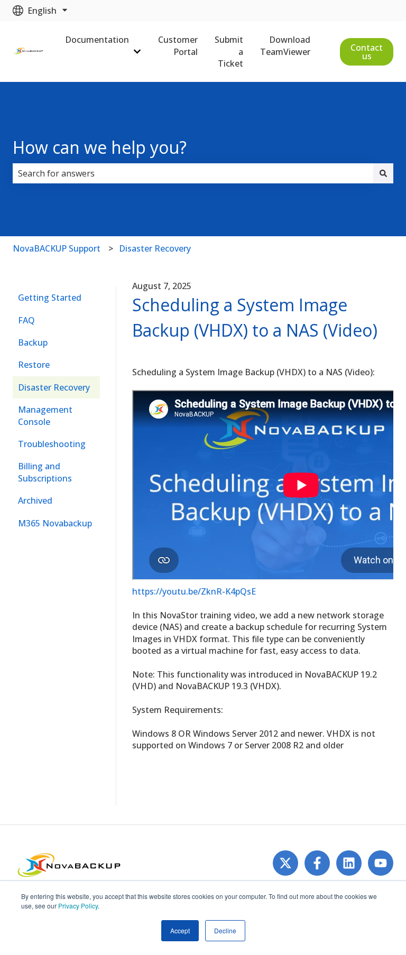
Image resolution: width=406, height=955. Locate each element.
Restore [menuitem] (34, 364)
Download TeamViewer (285, 45)
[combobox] (193, 173)
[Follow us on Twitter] (285, 863)
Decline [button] (225, 930)
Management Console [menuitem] (45, 415)
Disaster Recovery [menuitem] (54, 387)
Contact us (366, 52)
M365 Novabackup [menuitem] (55, 523)
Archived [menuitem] (35, 500)
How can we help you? (100, 147)
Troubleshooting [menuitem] (52, 444)
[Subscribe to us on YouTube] (380, 863)
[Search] (383, 173)
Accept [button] (180, 930)
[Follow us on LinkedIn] (349, 863)
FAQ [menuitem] (26, 320)
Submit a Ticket (229, 51)
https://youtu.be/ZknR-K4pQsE (194, 591)
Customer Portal (178, 45)
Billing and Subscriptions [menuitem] (45, 472)
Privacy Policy (78, 905)
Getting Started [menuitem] (49, 297)
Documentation (97, 39)
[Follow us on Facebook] (317, 863)
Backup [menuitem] (33, 342)
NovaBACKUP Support (56, 248)
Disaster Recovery (155, 248)
